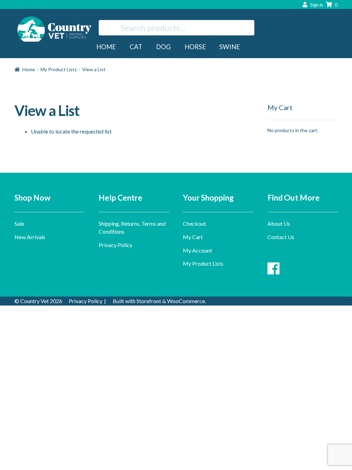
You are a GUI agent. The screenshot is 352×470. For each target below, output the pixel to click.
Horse (195, 47)
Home (106, 47)
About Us (278, 223)
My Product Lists (59, 69)
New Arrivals (29, 237)
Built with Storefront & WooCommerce (159, 301)
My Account (197, 250)
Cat (136, 47)
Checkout (194, 223)
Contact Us (280, 237)
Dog (163, 47)
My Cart (193, 237)
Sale (19, 223)
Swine (229, 47)
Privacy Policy (115, 245)
